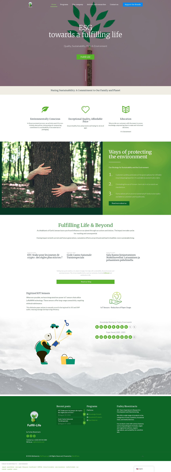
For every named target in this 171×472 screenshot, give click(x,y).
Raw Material (92, 420)
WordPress (75, 456)
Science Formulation (48, 467)
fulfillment (106, 273)
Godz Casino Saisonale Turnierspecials (79, 256)
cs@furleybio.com (38, 442)
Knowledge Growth (94, 414)
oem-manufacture (60, 467)
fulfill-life (39, 467)
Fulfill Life (85, 57)
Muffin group (44, 456)
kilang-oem (25, 467)
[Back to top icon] (143, 456)
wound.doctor (10, 467)
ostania (15, 469)
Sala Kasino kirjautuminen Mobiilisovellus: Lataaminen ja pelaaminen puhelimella (123, 257)
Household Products (95, 417)
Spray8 (4, 467)
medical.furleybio (70, 467)
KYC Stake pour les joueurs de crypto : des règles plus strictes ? (44, 256)
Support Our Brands (133, 4)
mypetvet (9, 469)
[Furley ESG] (30, 4)
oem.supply (18, 467)
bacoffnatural (32, 467)
